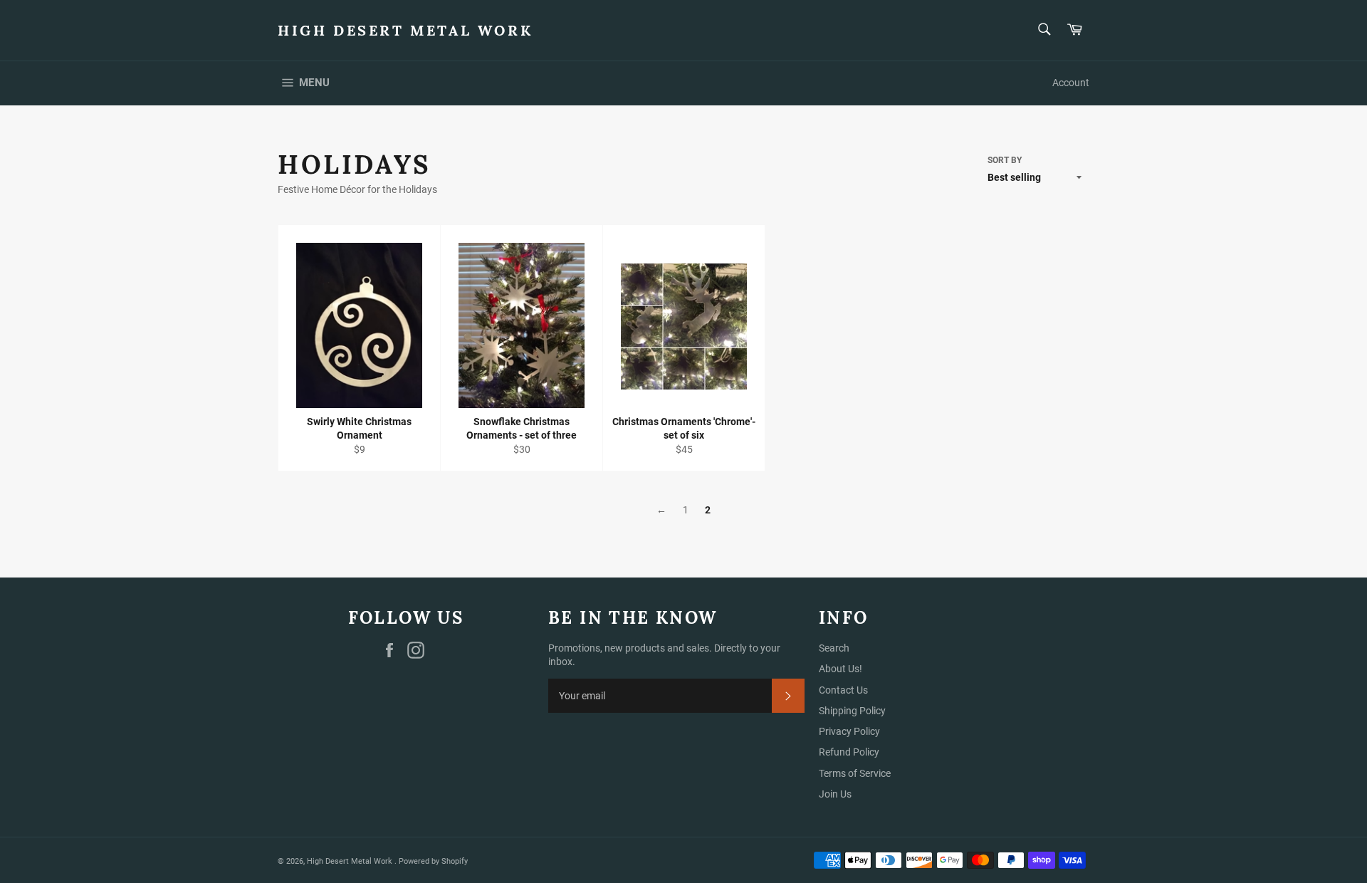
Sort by (1005, 160)
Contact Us (843, 690)
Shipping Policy (852, 710)
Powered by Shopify (433, 861)
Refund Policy (849, 752)
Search (834, 648)
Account (1070, 82)
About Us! (840, 668)
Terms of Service (855, 773)
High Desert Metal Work (405, 30)
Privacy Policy (849, 731)
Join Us (835, 794)
